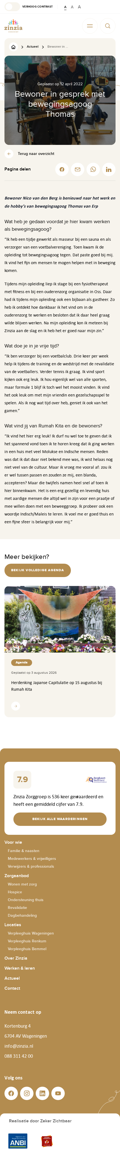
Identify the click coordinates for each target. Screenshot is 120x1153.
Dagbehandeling (22, 915)
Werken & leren (19, 968)
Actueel (12, 978)
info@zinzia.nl (18, 1046)
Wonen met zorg (22, 884)
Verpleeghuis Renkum (27, 941)
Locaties (12, 925)
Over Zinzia (15, 958)
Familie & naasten (23, 850)
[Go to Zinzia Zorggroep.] (13, 47)
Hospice (15, 892)
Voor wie (13, 842)
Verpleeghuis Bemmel (27, 949)
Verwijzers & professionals (31, 866)
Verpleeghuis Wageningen (31, 933)
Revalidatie (17, 907)
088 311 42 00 (18, 1056)
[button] (28, 6)
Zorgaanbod (16, 876)
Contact (12, 988)
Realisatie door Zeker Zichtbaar (40, 1121)
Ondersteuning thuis (26, 899)
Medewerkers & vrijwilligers (32, 858)
